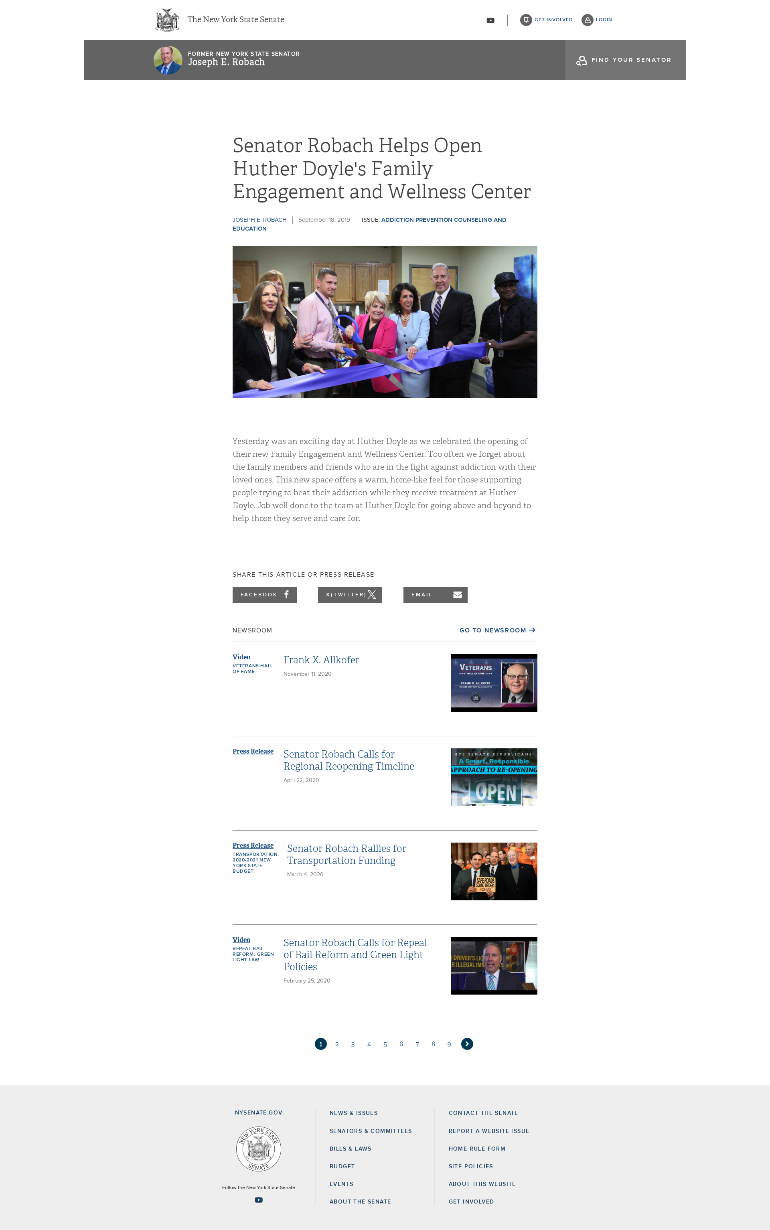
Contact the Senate (484, 1113)
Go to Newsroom (493, 630)
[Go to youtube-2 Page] (259, 1200)
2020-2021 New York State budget (252, 866)
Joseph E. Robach (226, 62)
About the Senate (360, 1202)
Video (241, 657)
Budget (342, 1166)
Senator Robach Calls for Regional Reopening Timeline (349, 760)
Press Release (253, 751)
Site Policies (471, 1166)
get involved (554, 20)
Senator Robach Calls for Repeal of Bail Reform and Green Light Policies (355, 955)
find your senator (632, 60)
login (604, 20)
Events (341, 1184)
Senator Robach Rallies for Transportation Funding (346, 855)
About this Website (482, 1184)
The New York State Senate (235, 20)
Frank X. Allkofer (321, 660)
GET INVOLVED (471, 1202)
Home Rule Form (477, 1149)
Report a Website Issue (489, 1131)
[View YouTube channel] (490, 20)
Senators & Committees (371, 1131)
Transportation (255, 854)
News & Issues (354, 1113)
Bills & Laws (351, 1149)
